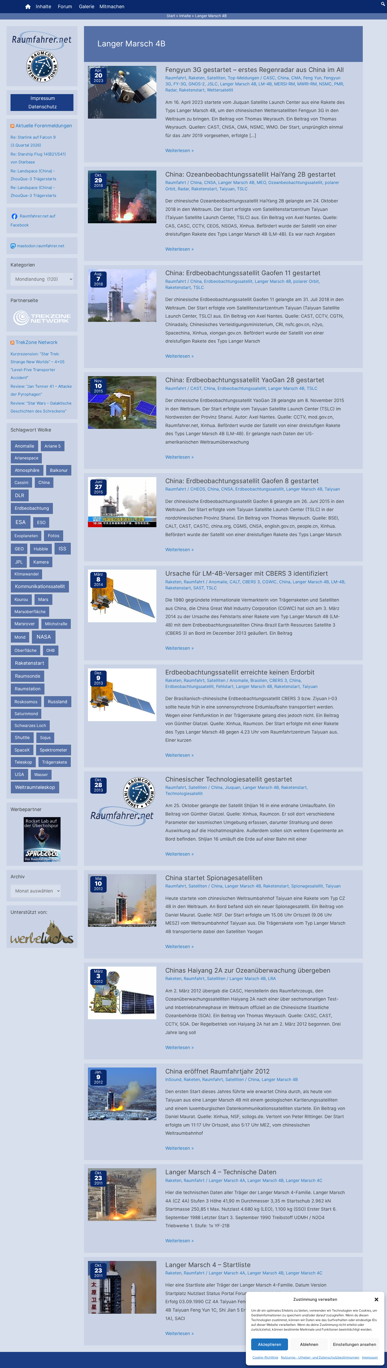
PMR (338, 83)
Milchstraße (56, 623)
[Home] (28, 6)
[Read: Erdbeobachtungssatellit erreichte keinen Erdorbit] (122, 694)
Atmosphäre (27, 470)
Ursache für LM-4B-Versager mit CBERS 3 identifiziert (246, 573)
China (44, 482)
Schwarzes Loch (30, 725)
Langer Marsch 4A (227, 1180)
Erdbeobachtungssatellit (228, 281)
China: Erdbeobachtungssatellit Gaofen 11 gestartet (243, 273)
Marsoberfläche (30, 611)
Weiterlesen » (179, 151)
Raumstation (28, 688)
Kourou (21, 599)
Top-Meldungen (243, 77)
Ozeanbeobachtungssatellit (295, 182)
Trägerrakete (54, 762)
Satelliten (216, 77)
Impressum (370, 1357)
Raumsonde (27, 676)
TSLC (242, 188)
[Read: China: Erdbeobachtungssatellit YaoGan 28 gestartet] (122, 402)
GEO (19, 548)
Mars (43, 599)
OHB (50, 650)
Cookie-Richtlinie (265, 1357)
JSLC (212, 83)
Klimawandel (26, 573)
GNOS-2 (196, 83)
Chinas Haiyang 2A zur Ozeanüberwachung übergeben (247, 970)
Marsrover (24, 623)
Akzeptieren (269, 1344)
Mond (20, 637)
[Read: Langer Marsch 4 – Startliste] (122, 1286)
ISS (62, 548)
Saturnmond (26, 713)
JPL (19, 562)
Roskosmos (25, 701)
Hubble (41, 548)
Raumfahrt (175, 77)
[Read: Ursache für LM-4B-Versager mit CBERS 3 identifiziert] (122, 595)
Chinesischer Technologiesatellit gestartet (228, 779)
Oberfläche (25, 650)
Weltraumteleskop (35, 787)
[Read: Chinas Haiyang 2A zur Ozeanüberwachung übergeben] (122, 992)
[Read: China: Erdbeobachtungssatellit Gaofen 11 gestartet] (122, 295)
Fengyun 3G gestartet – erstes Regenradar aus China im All (254, 70)
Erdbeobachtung (32, 508)
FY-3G (179, 83)
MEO (261, 182)
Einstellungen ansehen (354, 1344)
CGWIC (269, 581)
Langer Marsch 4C (304, 1180)
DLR (19, 495)
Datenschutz (42, 106)
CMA (296, 77)
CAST (195, 388)
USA (19, 774)
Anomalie (24, 446)
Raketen (196, 77)
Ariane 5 (52, 446)
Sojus (45, 737)
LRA (272, 978)
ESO (41, 522)
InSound (173, 1079)
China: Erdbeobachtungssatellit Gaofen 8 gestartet (242, 481)
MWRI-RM (307, 83)
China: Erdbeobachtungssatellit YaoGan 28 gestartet (244, 380)
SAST (198, 587)
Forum (65, 6)
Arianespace (26, 457)
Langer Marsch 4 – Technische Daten (220, 1172)
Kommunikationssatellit (40, 586)
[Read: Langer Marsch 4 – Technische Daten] (122, 1194)
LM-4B (265, 83)
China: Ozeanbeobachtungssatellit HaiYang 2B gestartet (250, 174)
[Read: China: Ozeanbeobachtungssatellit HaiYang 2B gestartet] (122, 196)
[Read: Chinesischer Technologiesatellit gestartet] (122, 801)
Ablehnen (309, 1344)
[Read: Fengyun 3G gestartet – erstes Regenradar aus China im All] (122, 91)
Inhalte (43, 6)
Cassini (21, 482)
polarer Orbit (306, 281)
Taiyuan (227, 188)
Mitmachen (112, 6)
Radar (171, 90)
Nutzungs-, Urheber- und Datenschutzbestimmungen (320, 1357)
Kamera (41, 562)
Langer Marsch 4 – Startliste (208, 1265)
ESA (21, 522)
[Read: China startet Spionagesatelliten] (122, 900)
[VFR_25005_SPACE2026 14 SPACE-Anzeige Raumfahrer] (42, 839)
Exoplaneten (26, 535)
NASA (44, 637)
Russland (57, 701)
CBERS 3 (251, 581)
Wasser (41, 774)
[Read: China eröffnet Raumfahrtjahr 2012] (122, 1093)
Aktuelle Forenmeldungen (44, 125)
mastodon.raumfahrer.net (40, 245)
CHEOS (197, 489)
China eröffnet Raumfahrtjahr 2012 (217, 1071)
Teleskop (23, 762)
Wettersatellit (220, 90)
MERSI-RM (284, 83)
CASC (269, 77)
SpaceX (21, 750)
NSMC (325, 83)
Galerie (86, 6)
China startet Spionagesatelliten (213, 878)
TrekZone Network (37, 342)
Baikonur (59, 470)
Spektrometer (53, 750)
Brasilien (258, 680)
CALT (235, 581)
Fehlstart (225, 686)
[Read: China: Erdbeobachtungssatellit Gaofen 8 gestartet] (122, 501)
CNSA (210, 182)
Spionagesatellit (307, 886)
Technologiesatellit (184, 793)
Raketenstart (29, 663)
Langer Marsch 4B (238, 83)
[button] (376, 1299)
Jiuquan (232, 787)
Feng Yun (312, 77)
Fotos (53, 535)
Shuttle (22, 737)
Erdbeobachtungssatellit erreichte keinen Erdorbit (240, 672)
